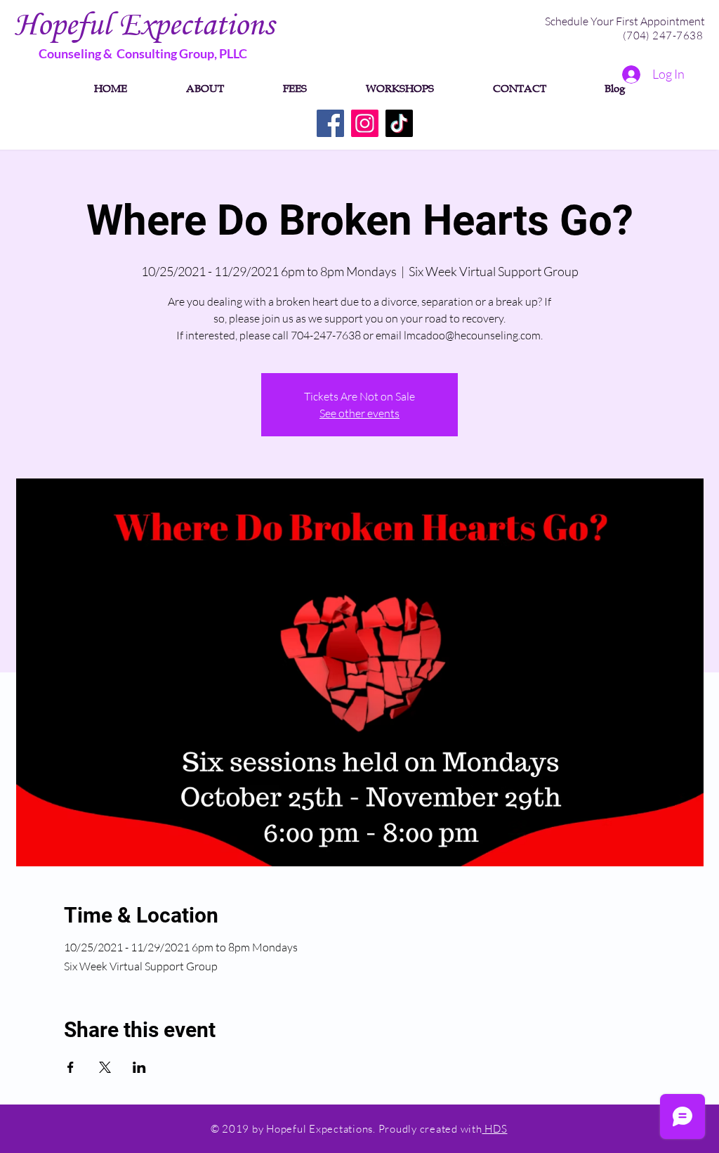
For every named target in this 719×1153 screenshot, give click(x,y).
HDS (495, 1128)
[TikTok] (399, 123)
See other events (359, 413)
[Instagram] (364, 123)
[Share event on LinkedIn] (139, 1067)
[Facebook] (330, 123)
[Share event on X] (105, 1067)
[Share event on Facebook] (70, 1067)
